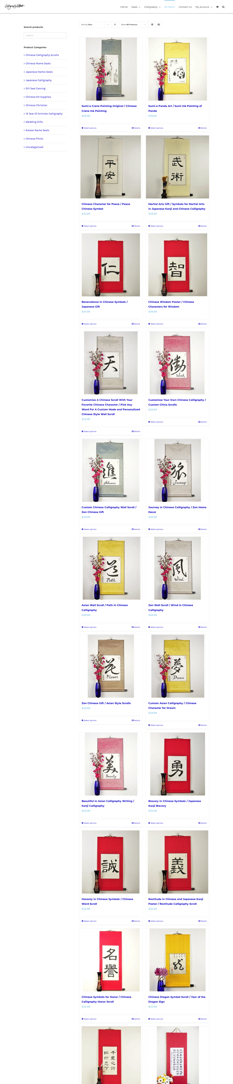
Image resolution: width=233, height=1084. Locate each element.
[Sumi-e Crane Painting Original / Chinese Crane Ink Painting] (110, 69)
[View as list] (158, 25)
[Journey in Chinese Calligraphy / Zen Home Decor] (177, 470)
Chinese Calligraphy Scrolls (42, 55)
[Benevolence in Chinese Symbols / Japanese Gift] (110, 264)
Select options (90, 128)
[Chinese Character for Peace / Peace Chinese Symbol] (110, 166)
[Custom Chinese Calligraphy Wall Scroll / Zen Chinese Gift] (110, 470)
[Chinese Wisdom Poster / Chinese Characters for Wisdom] (177, 264)
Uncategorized (34, 147)
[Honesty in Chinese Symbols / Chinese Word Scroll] (110, 861)
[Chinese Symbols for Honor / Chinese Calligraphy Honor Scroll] (110, 960)
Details (137, 128)
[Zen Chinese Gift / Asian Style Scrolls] (110, 666)
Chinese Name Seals (38, 63)
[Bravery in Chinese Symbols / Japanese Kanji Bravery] (177, 764)
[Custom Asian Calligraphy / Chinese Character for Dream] (177, 666)
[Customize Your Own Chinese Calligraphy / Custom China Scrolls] (177, 362)
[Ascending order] (115, 24)
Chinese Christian (36, 105)
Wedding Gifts (34, 121)
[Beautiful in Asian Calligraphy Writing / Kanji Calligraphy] (110, 764)
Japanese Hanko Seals (39, 71)
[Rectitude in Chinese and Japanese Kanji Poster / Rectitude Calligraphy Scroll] (177, 861)
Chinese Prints (34, 138)
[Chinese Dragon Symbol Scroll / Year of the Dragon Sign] (177, 960)
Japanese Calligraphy (39, 80)
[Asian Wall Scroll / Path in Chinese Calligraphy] (110, 568)
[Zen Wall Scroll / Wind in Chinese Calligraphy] (177, 568)
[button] (223, 6)
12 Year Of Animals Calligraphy (44, 113)
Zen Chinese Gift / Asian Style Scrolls (106, 703)
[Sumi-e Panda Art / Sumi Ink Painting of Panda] (177, 69)
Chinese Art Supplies (38, 96)
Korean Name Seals (37, 130)
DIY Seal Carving (35, 88)
